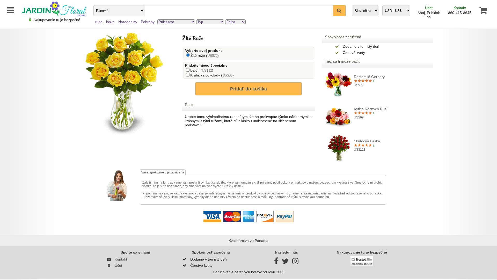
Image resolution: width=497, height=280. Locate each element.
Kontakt (460, 8)
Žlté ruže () (205, 55)
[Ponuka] (9, 10)
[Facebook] (276, 262)
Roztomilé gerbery (369, 77)
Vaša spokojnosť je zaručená (162, 172)
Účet (429, 8)
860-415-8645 (459, 13)
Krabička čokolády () (212, 75)
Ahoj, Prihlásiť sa (429, 15)
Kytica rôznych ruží (371, 109)
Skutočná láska (367, 141)
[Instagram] (295, 262)
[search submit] (339, 10)
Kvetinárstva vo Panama (248, 241)
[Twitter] (285, 262)
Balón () (201, 70)
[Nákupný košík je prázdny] (483, 10)
